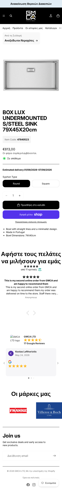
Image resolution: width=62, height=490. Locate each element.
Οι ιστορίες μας (34, 28)
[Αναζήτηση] (11, 15)
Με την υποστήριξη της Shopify (40, 471)
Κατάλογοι (51, 28)
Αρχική (6, 28)
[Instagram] (34, 485)
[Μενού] (4, 16)
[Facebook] (28, 485)
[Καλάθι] (58, 15)
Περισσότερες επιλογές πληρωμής (31, 222)
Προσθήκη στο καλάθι (33, 205)
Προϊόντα (18, 28)
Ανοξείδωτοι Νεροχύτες (19, 40)
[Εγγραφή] (54, 455)
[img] (31, 266)
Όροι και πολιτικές (31, 477)
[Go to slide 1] (28, 378)
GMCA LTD (20, 471)
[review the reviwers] (10, 361)
